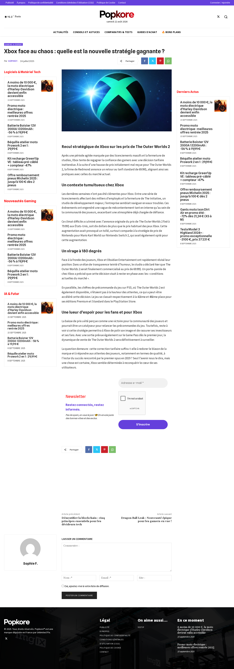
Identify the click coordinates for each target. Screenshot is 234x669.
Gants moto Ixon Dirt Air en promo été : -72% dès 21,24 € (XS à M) (196, 214)
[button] (226, 17)
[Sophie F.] (30, 548)
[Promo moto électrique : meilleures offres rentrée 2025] (47, 109)
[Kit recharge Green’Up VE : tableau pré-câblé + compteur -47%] (47, 162)
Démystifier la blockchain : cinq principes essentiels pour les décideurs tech (83, 521)
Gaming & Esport (13, 44)
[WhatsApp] (168, 60)
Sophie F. (13, 61)
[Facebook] (144, 60)
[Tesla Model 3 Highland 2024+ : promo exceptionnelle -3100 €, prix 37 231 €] (220, 233)
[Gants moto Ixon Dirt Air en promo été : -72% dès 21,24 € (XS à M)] (220, 213)
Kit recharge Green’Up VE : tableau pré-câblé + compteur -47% (23, 162)
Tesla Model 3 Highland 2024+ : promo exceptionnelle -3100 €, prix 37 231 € (196, 234)
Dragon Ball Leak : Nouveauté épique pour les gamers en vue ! (146, 519)
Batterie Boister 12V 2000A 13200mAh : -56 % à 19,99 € (22, 129)
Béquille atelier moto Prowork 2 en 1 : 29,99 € (23, 145)
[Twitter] (218, 17)
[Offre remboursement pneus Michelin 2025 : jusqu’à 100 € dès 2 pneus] (47, 179)
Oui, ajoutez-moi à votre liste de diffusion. (86, 586)
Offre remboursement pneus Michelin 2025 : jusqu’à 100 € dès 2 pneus (23, 180)
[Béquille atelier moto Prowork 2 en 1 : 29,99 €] (47, 146)
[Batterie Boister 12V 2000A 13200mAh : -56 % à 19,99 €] (47, 129)
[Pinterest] (160, 60)
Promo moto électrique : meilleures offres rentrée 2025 (20, 111)
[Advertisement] (117, 482)
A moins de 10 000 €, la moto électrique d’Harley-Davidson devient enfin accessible (22, 89)
